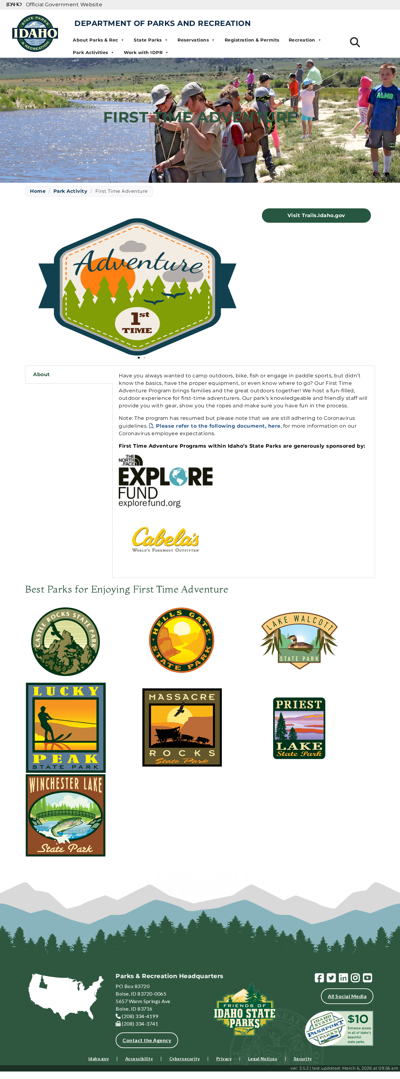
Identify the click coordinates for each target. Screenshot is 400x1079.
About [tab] (41, 374)
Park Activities (90, 52)
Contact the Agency (146, 1040)
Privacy (224, 1058)
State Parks (148, 40)
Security (303, 1058)
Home (37, 191)
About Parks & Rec (95, 40)
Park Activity (70, 191)
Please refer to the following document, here (218, 426)
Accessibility (139, 1058)
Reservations (193, 40)
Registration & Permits (252, 40)
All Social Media (347, 996)
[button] (139, 358)
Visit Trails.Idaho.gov (316, 215)
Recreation (302, 40)
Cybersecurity (184, 1058)
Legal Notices (263, 1058)
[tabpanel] (243, 472)
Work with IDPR (143, 52)
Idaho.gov (98, 1058)
